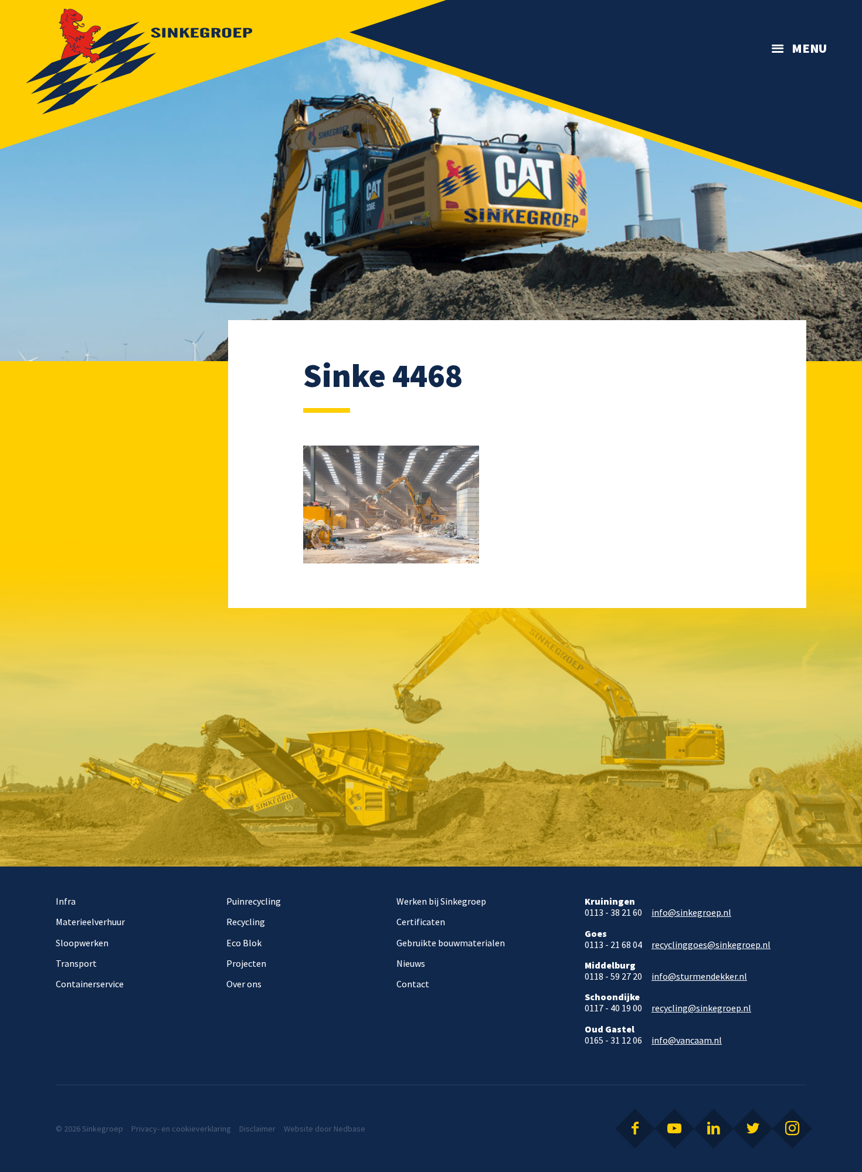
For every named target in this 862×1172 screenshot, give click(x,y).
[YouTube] (674, 1129)
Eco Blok (244, 943)
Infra (66, 901)
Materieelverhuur (90, 922)
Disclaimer (257, 1128)
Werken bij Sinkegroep (441, 901)
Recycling (245, 922)
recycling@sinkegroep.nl (701, 1008)
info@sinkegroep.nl (691, 912)
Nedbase (349, 1128)
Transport (76, 963)
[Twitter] (753, 1129)
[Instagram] (792, 1129)
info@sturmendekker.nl (699, 976)
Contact (412, 984)
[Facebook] (635, 1129)
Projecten (246, 963)
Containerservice (90, 984)
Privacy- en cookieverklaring (181, 1128)
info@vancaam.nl (686, 1040)
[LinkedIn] (714, 1129)
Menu (809, 48)
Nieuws (410, 963)
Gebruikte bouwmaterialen (450, 943)
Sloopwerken (82, 943)
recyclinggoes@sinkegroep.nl (711, 944)
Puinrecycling (253, 901)
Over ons (244, 984)
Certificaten (420, 922)
